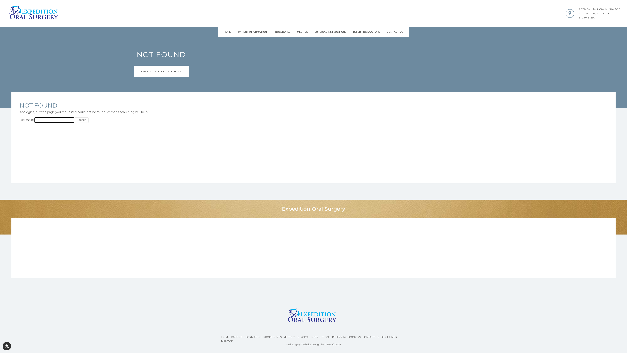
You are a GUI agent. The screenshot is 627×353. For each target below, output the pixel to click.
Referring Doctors (366, 32)
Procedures (282, 32)
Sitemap (227, 340)
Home (227, 32)
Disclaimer (389, 337)
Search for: (27, 119)
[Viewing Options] (6, 346)
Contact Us (395, 32)
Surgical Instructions (330, 32)
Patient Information (252, 32)
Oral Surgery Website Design (303, 344)
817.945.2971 (588, 17)
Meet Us (302, 32)
